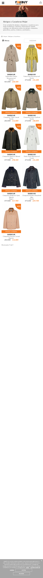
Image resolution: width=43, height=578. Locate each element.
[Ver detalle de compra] (41, 2)
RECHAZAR (21, 573)
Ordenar (32, 40)
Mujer (5, 36)
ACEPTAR (24, 570)
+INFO (27, 567)
